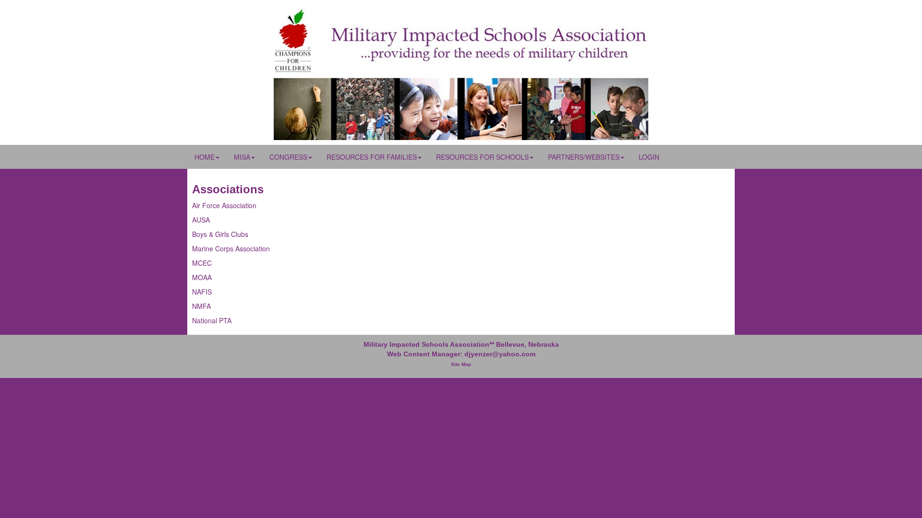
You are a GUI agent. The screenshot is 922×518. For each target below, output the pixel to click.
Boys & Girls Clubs (220, 234)
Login (649, 157)
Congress (288, 157)
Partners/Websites (583, 157)
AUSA (201, 219)
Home (204, 157)
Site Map (461, 364)
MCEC (202, 263)
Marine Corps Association (231, 248)
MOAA (202, 277)
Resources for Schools (482, 157)
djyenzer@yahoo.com (499, 354)
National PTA (211, 320)
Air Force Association (224, 205)
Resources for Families (372, 157)
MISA (242, 157)
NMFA (201, 306)
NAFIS (202, 291)
